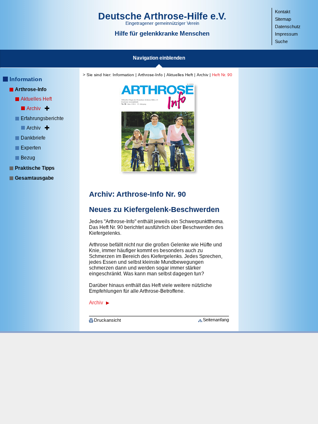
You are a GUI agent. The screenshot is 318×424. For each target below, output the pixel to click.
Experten (31, 148)
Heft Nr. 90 (222, 74)
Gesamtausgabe (34, 178)
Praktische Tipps (35, 168)
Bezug (28, 158)
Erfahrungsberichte (42, 118)
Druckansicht (107, 320)
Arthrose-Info (30, 89)
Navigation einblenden (159, 58)
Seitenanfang (216, 319)
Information (26, 79)
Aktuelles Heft (36, 99)
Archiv (33, 108)
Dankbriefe (33, 138)
